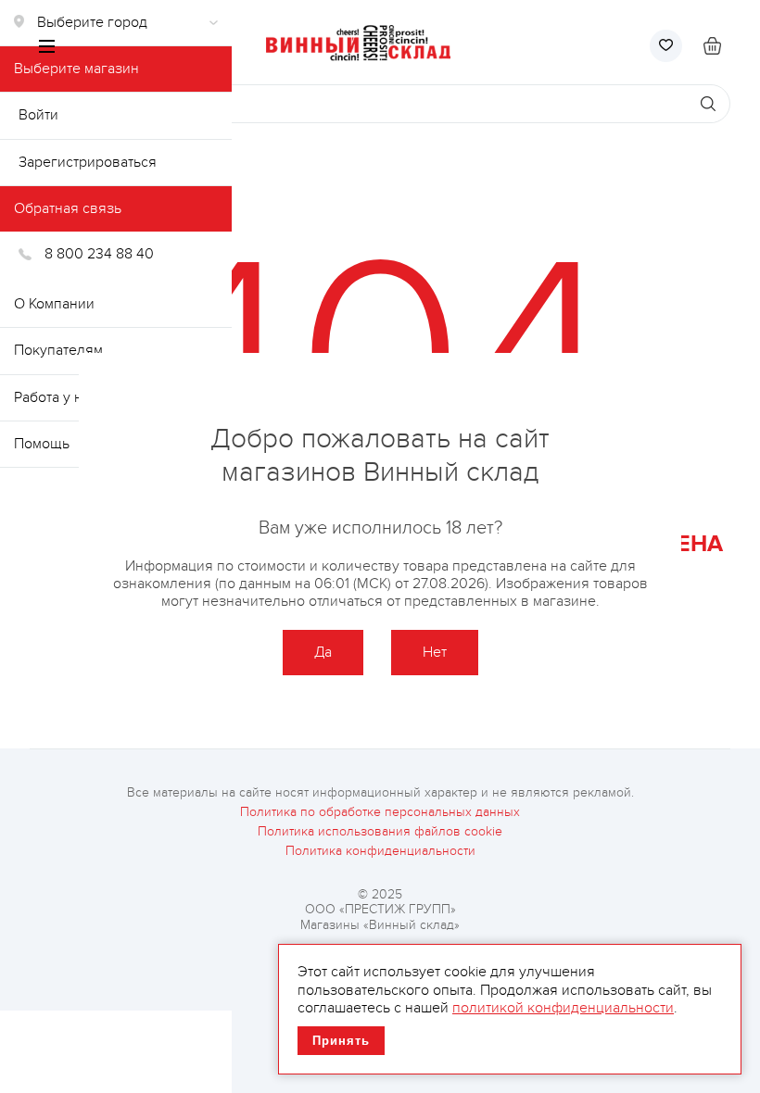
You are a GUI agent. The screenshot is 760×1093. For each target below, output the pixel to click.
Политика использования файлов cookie (380, 831)
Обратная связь (67, 208)
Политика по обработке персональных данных (380, 812)
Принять (341, 1041)
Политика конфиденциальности (380, 851)
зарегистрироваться (88, 162)
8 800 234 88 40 (99, 254)
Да (323, 652)
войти (38, 115)
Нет (435, 652)
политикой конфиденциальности (563, 1008)
